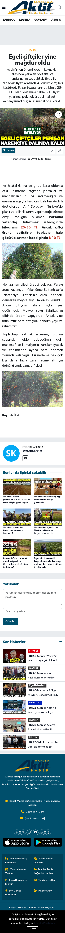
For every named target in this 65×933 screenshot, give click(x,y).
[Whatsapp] (42, 832)
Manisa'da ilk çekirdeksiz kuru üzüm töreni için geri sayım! (16, 499)
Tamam (32, 929)
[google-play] (48, 843)
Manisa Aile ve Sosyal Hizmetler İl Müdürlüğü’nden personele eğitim (41, 727)
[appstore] (17, 843)
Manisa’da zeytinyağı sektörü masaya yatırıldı (47, 499)
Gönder (10, 621)
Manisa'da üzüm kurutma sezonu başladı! (13, 530)
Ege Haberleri (37, 685)
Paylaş (10, 150)
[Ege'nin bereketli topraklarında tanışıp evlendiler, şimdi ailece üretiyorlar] (48, 547)
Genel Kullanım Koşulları (41, 907)
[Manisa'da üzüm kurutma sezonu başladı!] (17, 516)
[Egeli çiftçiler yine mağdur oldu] (32, 127)
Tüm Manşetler (46, 880)
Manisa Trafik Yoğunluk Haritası (43, 871)
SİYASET (33, 651)
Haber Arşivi (45, 890)
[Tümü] (60, 641)
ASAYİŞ (56, 19)
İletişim (22, 907)
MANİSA (24, 19)
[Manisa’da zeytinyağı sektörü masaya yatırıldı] (48, 486)
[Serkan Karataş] (11, 453)
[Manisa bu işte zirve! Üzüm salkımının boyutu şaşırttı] (48, 516)
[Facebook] (17, 832)
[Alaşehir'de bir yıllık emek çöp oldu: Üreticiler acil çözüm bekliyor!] (17, 547)
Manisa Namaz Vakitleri (16, 871)
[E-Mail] (25, 458)
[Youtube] (35, 832)
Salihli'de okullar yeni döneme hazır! (43, 744)
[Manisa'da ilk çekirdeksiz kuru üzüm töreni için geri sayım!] (17, 486)
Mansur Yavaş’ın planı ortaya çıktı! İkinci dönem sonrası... (42, 659)
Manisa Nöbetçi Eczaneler (16, 860)
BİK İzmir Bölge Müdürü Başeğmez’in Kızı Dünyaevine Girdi (44, 693)
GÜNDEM (40, 19)
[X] (23, 832)
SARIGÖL (9, 19)
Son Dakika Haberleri (13, 892)
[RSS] (48, 832)
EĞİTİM (33, 737)
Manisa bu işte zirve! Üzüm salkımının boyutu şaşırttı (46, 530)
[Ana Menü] (4, 7)
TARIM (32, 50)
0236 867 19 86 (35, 811)
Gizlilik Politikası (44, 923)
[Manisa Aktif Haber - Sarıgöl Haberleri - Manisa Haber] (31, 7)
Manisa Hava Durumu (43, 860)
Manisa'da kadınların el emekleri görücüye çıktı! (41, 676)
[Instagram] (29, 832)
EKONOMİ (34, 703)
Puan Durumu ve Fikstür (16, 882)
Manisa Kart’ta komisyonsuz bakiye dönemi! (42, 710)
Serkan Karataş (18, 159)
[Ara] (59, 8)
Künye (12, 907)
